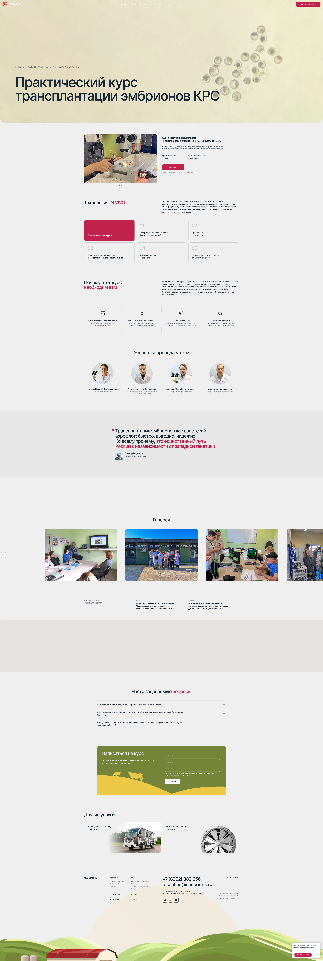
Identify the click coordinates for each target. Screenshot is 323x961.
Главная (20, 66)
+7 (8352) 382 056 (181, 879)
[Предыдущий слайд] (3, 555)
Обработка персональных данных (228, 898)
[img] (122, 837)
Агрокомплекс (115, 894)
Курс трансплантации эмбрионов (58, 66)
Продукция (114, 878)
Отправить (172, 781)
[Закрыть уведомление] (319, 944)
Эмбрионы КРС (115, 884)
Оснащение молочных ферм (139, 884)
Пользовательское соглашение (229, 893)
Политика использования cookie (229, 896)
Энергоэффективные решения (140, 881)
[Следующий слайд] (319, 555)
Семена (112, 886)
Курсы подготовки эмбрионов (140, 886)
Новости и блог (115, 899)
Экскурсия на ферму (137, 889)
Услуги (32, 66)
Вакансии (134, 894)
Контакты (134, 899)
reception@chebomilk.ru (187, 884)
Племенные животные (117, 881)
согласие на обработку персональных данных (188, 773)
